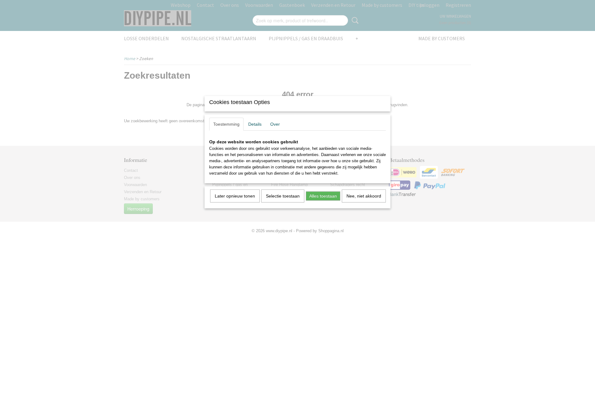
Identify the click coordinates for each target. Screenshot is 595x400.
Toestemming (226, 124)
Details (255, 124)
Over (275, 124)
